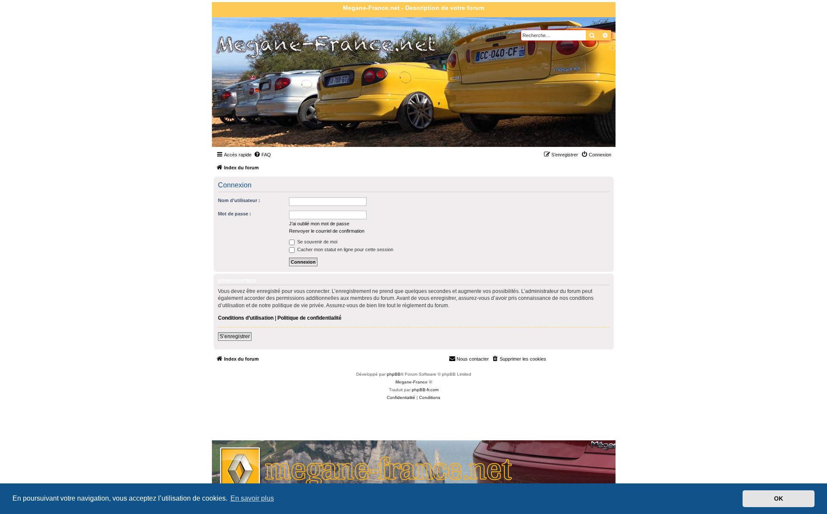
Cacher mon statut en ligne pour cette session (344, 249)
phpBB (394, 374)
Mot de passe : (234, 213)
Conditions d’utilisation (246, 318)
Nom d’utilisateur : (239, 200)
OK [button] (778, 498)
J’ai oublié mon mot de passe (319, 223)
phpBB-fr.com (425, 389)
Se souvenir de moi (316, 241)
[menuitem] (262, 155)
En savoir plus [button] (252, 498)
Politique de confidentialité (309, 318)
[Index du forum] (261, 102)
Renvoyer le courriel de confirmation (326, 231)
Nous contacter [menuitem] (473, 358)
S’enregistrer (235, 336)
